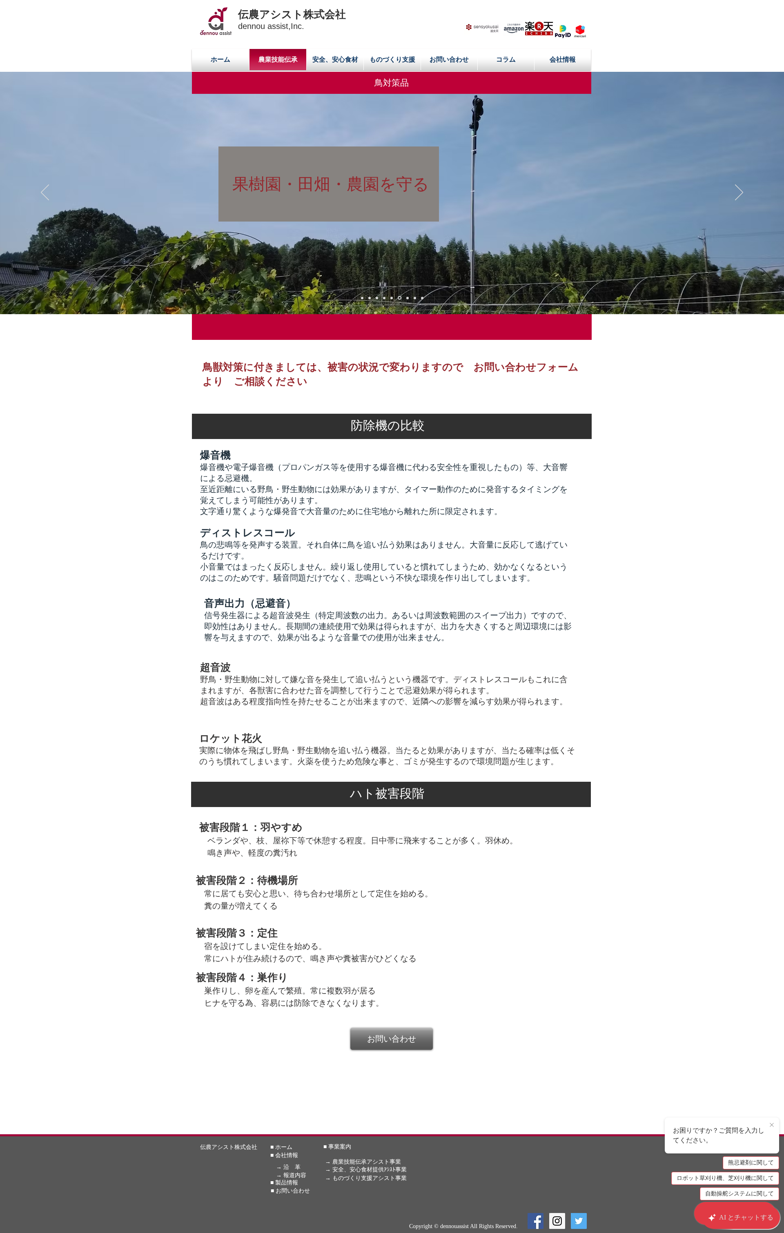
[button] (391, 83)
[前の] (45, 193)
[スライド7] (407, 298)
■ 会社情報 (284, 1155)
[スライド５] (384, 298)
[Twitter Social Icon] (579, 1221)
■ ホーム (281, 1147)
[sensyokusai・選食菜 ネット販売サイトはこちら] (482, 28)
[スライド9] (422, 298)
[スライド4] (377, 298)
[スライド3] (369, 298)
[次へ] (739, 193)
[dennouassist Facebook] (535, 1221)
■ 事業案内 (337, 1146)
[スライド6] (399, 298)
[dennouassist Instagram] (557, 1221)
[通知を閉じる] (771, 1125)
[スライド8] (415, 298)
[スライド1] (362, 298)
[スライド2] (391, 298)
